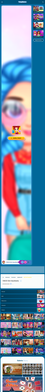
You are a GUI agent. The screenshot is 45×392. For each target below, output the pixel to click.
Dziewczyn (7, 277)
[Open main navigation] (2, 2)
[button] (43, 2)
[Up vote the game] (22, 262)
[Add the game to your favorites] (21, 281)
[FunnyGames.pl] (3, 277)
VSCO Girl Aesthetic (28, 277)
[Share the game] (28, 262)
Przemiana (13, 277)
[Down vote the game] (25, 262)
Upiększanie (19, 277)
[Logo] (22, 2)
